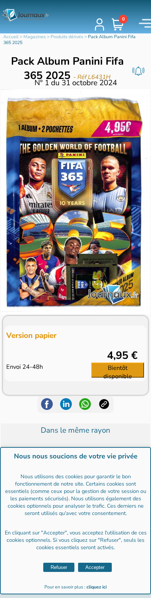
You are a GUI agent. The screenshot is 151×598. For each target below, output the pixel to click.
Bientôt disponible (117, 371)
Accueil (11, 37)
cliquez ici (96, 587)
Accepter (94, 567)
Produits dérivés (67, 37)
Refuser (59, 567)
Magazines (34, 37)
